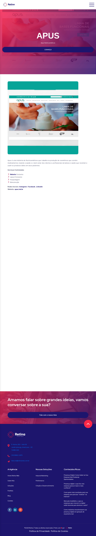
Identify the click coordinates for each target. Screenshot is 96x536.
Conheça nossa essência (55, 381)
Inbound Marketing (42, 476)
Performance (40, 481)
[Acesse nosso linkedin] (15, 510)
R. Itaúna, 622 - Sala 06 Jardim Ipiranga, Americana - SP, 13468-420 (22, 447)
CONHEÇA (48, 49)
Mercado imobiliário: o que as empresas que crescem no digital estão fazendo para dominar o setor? (76, 503)
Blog (9, 496)
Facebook (31, 187)
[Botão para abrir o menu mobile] (91, 4)
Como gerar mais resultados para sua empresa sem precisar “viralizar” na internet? (76, 494)
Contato (10, 501)
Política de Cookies (59, 531)
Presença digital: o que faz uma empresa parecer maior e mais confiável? (74, 486)
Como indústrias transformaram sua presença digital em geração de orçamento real (75, 512)
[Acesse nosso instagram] (20, 510)
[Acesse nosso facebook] (10, 510)
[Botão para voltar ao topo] (88, 424)
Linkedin (39, 187)
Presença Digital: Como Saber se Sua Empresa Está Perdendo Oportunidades (76, 477)
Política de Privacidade (39, 531)
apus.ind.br (19, 189)
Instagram (23, 187)
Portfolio (10, 491)
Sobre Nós (11, 481)
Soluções (11, 486)
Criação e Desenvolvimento (45, 486)
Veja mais (48, 323)
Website (13, 174)
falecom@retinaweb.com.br (20, 461)
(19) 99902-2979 (16, 455)
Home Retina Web (13, 476)
